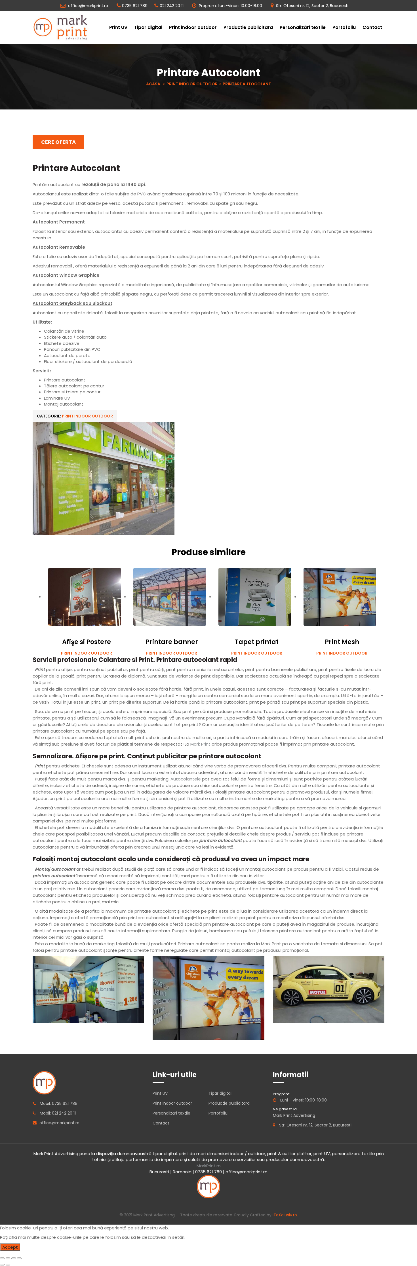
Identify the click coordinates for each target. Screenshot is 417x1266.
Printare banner (172, 642)
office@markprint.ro (87, 6)
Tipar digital (148, 27)
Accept (10, 1247)
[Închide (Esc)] (2, 1258)
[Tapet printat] (254, 597)
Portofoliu (344, 27)
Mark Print (200, 744)
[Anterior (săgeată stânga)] (2, 1264)
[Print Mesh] (340, 597)
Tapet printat (257, 642)
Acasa (153, 84)
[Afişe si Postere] (84, 597)
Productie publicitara (248, 27)
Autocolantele (185, 779)
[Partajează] (8, 1258)
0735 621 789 (135, 6)
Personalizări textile (303, 27)
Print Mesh (342, 642)
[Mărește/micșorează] (19, 1258)
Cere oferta (58, 141)
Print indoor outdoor (193, 27)
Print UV (118, 27)
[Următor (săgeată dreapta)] (8, 1264)
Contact (372, 27)
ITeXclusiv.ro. (285, 1215)
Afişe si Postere (86, 642)
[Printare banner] (169, 597)
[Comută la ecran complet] (13, 1258)
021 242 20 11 (172, 6)
